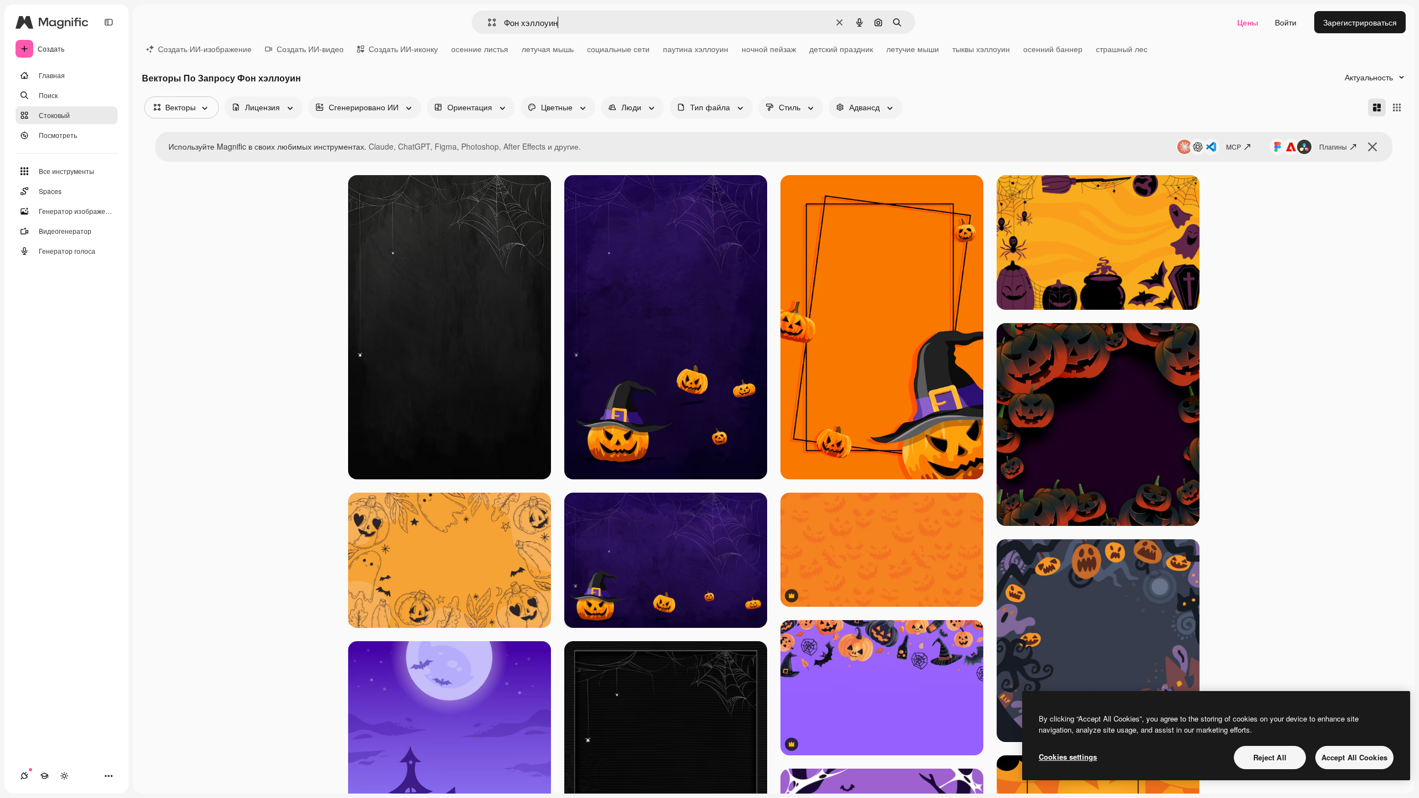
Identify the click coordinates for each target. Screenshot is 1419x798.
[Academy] (44, 776)
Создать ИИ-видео (310, 48)
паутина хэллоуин (695, 48)
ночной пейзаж (769, 48)
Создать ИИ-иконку (403, 48)
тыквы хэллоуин (981, 48)
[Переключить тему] (64, 776)
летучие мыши (912, 48)
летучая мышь (548, 48)
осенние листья (479, 48)
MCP (1233, 146)
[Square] (1397, 107)
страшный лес (1121, 48)
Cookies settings (1068, 756)
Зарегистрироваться (1360, 22)
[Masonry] (1377, 107)
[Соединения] (24, 776)
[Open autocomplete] (487, 22)
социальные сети (618, 48)
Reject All (1270, 757)
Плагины (1333, 146)
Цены (1247, 22)
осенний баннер (1053, 48)
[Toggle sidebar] (109, 22)
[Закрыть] (1372, 147)
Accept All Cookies (1354, 757)
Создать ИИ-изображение (205, 48)
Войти (1286, 22)
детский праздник (841, 48)
